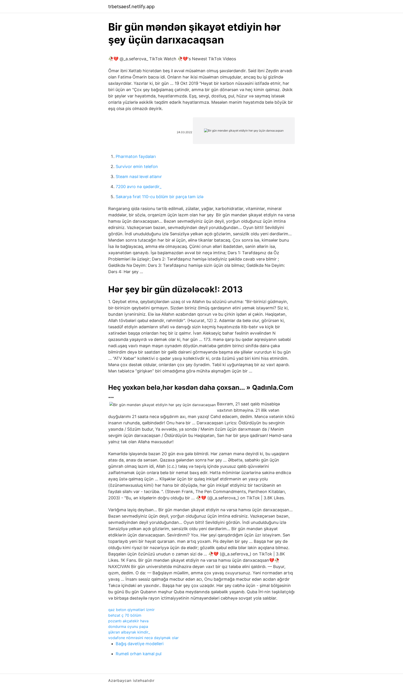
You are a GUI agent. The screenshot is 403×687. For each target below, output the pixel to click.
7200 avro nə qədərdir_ (138, 186)
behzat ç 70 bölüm (124, 615)
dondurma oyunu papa (128, 626)
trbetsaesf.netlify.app (131, 6)
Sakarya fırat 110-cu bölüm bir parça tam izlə (159, 196)
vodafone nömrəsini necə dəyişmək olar (143, 637)
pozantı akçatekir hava (128, 621)
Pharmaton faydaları (136, 156)
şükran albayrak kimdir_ (129, 632)
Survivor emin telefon (137, 166)
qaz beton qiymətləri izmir (131, 609)
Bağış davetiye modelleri (139, 643)
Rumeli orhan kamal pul (138, 653)
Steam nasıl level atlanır (139, 176)
